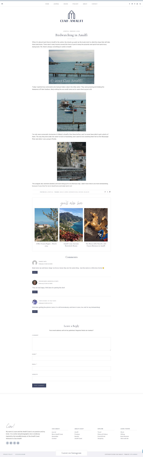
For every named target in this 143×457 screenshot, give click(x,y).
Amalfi (62, 192)
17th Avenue (133, 454)
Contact (54, 438)
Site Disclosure (20, 454)
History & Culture (103, 434)
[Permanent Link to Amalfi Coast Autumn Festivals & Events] (71, 241)
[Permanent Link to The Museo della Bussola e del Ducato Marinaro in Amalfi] (96, 241)
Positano (77, 434)
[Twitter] (132, 1)
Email (34, 364)
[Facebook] (130, 1)
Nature (81, 192)
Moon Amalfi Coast (57, 434)
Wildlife (86, 192)
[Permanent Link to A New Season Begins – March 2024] (46, 241)
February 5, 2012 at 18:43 (45, 283)
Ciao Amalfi (71, 16)
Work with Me (125, 438)
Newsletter (55, 436)
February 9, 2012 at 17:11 (45, 303)
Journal (54, 432)
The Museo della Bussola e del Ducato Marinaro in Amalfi (96, 245)
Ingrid (41, 261)
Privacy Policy (7, 454)
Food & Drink (101, 436)
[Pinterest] (135, 1)
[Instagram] (137, 1)
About (122, 432)
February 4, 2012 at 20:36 (45, 263)
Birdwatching (73, 192)
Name (34, 354)
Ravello (77, 436)
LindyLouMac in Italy (46, 300)
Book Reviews (125, 436)
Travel (99, 432)
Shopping (100, 438)
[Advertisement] (68, 405)
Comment (35, 335)
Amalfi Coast (78, 438)
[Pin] (109, 192)
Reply (35, 272)
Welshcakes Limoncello (47, 281)
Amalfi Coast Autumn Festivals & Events (71, 245)
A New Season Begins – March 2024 (46, 245)
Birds (66, 192)
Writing (123, 434)
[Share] (105, 192)
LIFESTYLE (66, 31)
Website (35, 374)
